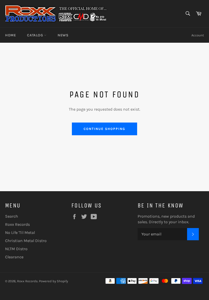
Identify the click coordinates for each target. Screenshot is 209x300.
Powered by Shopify (53, 281)
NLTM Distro (16, 248)
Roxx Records (17, 224)
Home (10, 35)
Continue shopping (104, 129)
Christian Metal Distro (26, 240)
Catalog (35, 35)
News (63, 35)
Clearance (14, 256)
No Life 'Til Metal (20, 232)
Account (197, 35)
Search (11, 216)
